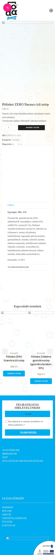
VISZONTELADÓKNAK (14, 518)
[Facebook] (13, 144)
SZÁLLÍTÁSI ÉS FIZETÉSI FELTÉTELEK (22, 461)
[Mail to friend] (15, 144)
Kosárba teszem (32, 127)
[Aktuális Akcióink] (7, 8)
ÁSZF (5, 457)
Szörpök (16, 140)
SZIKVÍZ (6, 514)
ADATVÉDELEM (10, 450)
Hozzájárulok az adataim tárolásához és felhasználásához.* (25, 423)
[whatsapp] (18, 144)
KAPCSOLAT (9, 525)
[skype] (21, 144)
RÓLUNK (7, 511)
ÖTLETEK (7, 522)
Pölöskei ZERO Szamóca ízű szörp (14, 358)
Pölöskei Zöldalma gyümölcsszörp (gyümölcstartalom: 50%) (41, 362)
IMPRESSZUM (9, 454)
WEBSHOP (7, 507)
